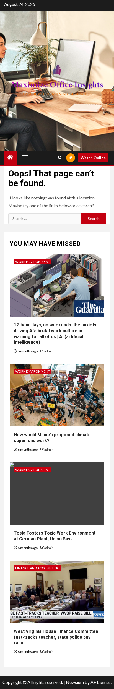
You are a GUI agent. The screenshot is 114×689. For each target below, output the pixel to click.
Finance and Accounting (37, 568)
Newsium (75, 682)
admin (49, 351)
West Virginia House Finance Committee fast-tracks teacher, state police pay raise (56, 637)
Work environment (32, 261)
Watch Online (93, 157)
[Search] (59, 157)
